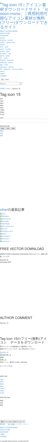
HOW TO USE (5, 33)
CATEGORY (4, 35)
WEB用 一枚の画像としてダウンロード (14, 424)
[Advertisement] (9, 171)
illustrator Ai (4, 352)
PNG (2, 128)
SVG (13, 128)
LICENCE (3, 76)
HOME (2, 88)
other (8, 88)
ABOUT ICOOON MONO (9, 31)
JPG (7, 128)
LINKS (2, 73)
